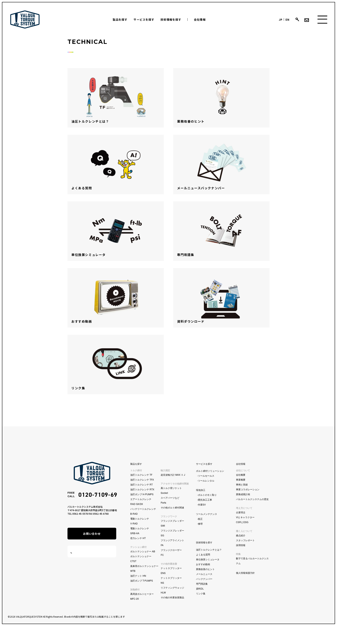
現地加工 (200, 489)
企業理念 (240, 512)
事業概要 (240, 479)
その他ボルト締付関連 (172, 507)
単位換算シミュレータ (207, 559)
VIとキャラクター (245, 517)
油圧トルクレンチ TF (141, 474)
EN (287, 19)
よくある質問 (203, 554)
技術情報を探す (171, 19)
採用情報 (240, 545)
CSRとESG (242, 522)
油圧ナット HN (138, 575)
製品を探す (120, 19)
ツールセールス (206, 475)
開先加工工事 (205, 499)
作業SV (202, 504)
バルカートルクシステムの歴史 (252, 499)
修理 (200, 523)
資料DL (200, 588)
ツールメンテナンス (206, 513)
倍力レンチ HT (138, 538)
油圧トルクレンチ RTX (142, 489)
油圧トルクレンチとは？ (209, 549)
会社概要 (240, 474)
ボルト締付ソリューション (210, 470)
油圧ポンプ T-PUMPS (141, 580)
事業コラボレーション (247, 489)
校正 (200, 518)
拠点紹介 (240, 535)
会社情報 (200, 19)
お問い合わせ (92, 534)
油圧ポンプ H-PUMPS (141, 494)
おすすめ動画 (203, 564)
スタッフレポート (245, 540)
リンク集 (200, 593)
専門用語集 (202, 583)
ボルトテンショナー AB (142, 551)
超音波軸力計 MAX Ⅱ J (173, 474)
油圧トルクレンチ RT (141, 484)
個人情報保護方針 (245, 572)
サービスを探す (144, 19)
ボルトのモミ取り (207, 494)
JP (280, 19)
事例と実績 (242, 484)
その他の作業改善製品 (172, 597)
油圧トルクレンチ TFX (142, 479)
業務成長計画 (243, 494)
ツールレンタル (206, 480)
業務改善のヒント (205, 569)
